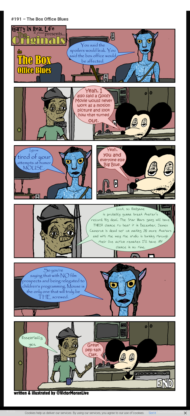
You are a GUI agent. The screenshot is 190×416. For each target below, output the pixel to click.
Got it (152, 413)
